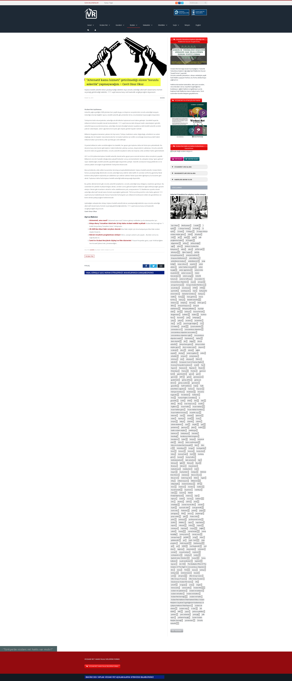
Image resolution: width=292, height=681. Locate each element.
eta (181, 359)
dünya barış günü (186, 344)
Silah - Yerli (192, 540)
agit (172, 246)
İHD (202, 401)
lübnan (182, 466)
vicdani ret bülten (177, 594)
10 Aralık (196, 228)
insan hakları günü (177, 410)
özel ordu (174, 510)
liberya (189, 463)
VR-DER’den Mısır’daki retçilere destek (104, 228)
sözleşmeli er (175, 555)
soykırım (195, 552)
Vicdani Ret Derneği (177, 597)
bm (178, 312)
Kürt (191, 454)
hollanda (195, 395)
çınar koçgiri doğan (190, 323)
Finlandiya (174, 371)
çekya (180, 320)
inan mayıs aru (189, 404)
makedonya (175, 469)
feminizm (182, 368)
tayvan (173, 564)
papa (201, 510)
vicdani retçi (183, 608)
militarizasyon (182, 481)
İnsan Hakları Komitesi (195, 410)
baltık (173, 297)
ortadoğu (174, 505)
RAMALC (182, 522)
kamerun (174, 433)
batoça (181, 300)
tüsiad (196, 573)
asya (192, 282)
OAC (172, 502)
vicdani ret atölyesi (195, 591)
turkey (202, 570)
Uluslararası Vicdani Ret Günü (181, 582)
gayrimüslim (181, 374)
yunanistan (189, 620)
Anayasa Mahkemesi (178, 258)
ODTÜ (188, 502)
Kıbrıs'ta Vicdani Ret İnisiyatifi (181, 445)
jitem (193, 427)
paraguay (174, 513)
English (198, 25)
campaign (196, 317)
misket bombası (187, 484)
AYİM (194, 288)
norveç (189, 499)
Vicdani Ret (104, 25)
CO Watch (174, 326)
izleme (198, 421)
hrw (172, 398)
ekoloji (181, 353)
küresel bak (182, 454)
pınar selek (175, 516)
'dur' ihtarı (174, 225)
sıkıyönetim (190, 549)
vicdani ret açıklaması (178, 591)
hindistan (190, 392)
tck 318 (181, 564)
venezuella (186, 588)
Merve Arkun (195, 475)
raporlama (199, 522)
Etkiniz (198, 359)
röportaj (183, 528)
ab (179, 237)
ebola (190, 350)
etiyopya (189, 359)
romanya (174, 528)
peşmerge (199, 513)
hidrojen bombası (177, 392)
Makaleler (146, 25)
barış (180, 297)
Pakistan (184, 510)
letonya (173, 463)
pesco (190, 513)
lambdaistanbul (176, 460)
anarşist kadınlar (192, 255)
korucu (181, 451)
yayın (187, 611)
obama (180, 502)
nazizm (181, 493)
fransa (184, 371)
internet (173, 415)
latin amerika (189, 460)
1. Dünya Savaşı (183, 228)
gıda (188, 377)
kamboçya (192, 430)
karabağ (174, 436)
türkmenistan (185, 573)
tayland (197, 561)
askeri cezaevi (186, 273)
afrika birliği (195, 243)
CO (201, 323)
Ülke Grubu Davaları (196, 579)
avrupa (200, 282)
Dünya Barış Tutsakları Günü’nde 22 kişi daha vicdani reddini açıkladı (115, 223)
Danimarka (189, 338)
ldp (199, 460)
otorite (200, 505)
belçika (183, 303)
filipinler (192, 368)
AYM (201, 288)
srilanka (187, 555)
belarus (173, 303)
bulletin (185, 314)
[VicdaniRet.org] (91, 13)
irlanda (189, 415)
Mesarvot (174, 478)
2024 (189, 234)
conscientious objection (193, 329)
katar (183, 439)
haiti (195, 386)
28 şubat (198, 234)
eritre (202, 353)
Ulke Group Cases (195, 576)
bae (194, 291)
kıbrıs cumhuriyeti (192, 442)
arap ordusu (182, 264)
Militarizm (194, 481)
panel (194, 510)
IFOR (189, 401)
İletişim (187, 25)
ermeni (183, 356)
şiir (184, 540)
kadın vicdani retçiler (178, 430)
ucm (172, 576)
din (185, 341)
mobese (181, 487)
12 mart (179, 231)
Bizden (132, 25)
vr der (193, 608)
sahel (173, 531)
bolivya (187, 312)
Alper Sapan (186, 252)
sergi (194, 537)
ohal (195, 502)
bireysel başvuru (184, 306)
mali (195, 469)
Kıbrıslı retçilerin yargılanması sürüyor (104, 234)
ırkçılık (194, 424)
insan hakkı (185, 407)
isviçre (173, 421)
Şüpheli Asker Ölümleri (179, 558)
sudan (196, 555)
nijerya (173, 499)
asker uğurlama (184, 270)
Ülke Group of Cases (178, 579)
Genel (89, 25)
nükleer (198, 499)
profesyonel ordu (195, 519)
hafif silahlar (185, 386)
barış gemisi (191, 297)
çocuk (183, 326)
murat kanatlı (175, 490)
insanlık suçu (194, 412)
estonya (174, 359)
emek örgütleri (192, 353)
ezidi (196, 365)
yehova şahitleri (197, 611)
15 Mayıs (189, 231)
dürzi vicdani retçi (189, 347)
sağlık (201, 528)
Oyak (173, 507)
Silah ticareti (184, 543)
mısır (172, 487)
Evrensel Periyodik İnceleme (181, 365)
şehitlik (186, 537)
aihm (179, 246)
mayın (173, 472)
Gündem (119, 25)
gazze (173, 377)
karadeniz (174, 439)
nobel (181, 499)
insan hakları (197, 407)
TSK (185, 570)
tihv (172, 570)
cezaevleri (198, 320)
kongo (191, 448)
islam (173, 418)
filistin (200, 368)
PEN (182, 513)
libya (197, 463)
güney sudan (182, 383)
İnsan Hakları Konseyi (178, 412)
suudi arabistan (185, 561)
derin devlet (175, 341)
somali (173, 552)
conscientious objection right (181, 335)
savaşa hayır (175, 537)
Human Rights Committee (186, 398)
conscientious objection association (183, 332)
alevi (190, 249)
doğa (191, 341)
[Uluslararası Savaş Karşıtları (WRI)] (181, 15)
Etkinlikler (161, 25)
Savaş (181, 531)
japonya (184, 427)
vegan (198, 585)
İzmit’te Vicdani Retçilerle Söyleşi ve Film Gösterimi (108, 240)
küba (173, 454)
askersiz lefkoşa (185, 279)
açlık (193, 237)
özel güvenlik (196, 507)
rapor (190, 522)
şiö (177, 546)
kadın (200, 427)
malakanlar (187, 469)
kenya (192, 439)
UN (196, 582)
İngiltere (174, 407)
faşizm (173, 368)
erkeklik (173, 356)
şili (172, 546)
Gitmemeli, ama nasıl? (97, 220)
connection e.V (176, 329)
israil (189, 418)
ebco (182, 350)
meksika (185, 475)
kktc (196, 445)
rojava (199, 525)
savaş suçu (196, 534)
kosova (190, 451)
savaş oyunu (184, 534)
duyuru (200, 347)
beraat (191, 303)
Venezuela (175, 588)
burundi (180, 317)
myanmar (188, 490)
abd (185, 237)
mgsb (203, 478)
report (173, 525)
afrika (185, 243)
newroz (188, 496)
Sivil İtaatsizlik (194, 546)
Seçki (175, 25)
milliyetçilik (174, 484)
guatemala (174, 380)
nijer (196, 496)
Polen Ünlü (194, 516)
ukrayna (181, 576)
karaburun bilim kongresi (189, 436)
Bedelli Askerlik (192, 300)
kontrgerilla (201, 448)
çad (187, 317)
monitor (190, 487)
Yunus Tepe (108, 3)
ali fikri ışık (198, 249)
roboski (181, 525)
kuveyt (180, 457)
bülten (194, 314)
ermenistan (193, 356)
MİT (198, 484)
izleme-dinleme (176, 424)
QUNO (173, 522)
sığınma (180, 549)
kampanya (184, 433)
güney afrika (186, 380)
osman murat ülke (188, 505)
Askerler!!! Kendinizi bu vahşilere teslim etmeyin (188, 194)
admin (92, 249)
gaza (191, 374)
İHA (195, 401)
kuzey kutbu (190, 457)
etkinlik (173, 362)
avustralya (174, 288)
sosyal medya (184, 552)
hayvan (199, 389)
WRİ (179, 611)
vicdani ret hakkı (195, 597)
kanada (194, 433)
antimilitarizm (192, 261)
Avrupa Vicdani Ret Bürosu (195, 285)
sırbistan (201, 549)
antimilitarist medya (178, 261)
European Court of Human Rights (191, 362)
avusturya (185, 288)
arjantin (192, 264)
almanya (174, 252)
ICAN (182, 401)
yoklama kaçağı (183, 617)
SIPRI (183, 546)
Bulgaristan (175, 314)
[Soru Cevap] (28, 646)
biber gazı (201, 303)
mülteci (199, 487)
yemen (173, 614)
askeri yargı (187, 276)
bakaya (200, 294)
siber (201, 537)
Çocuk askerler (196, 326)
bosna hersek (198, 312)
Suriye (194, 558)
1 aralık (195, 225)
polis (172, 519)
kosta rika (200, 451)
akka (183, 249)
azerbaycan (185, 291)
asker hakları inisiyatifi (186, 267)
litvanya (173, 466)
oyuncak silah (184, 507)
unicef (173, 585)
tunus (194, 570)
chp (172, 323)
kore (172, 451)
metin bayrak (185, 478)
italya (182, 421)
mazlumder (184, 472)
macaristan (192, 466)
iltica (179, 404)
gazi (197, 374)
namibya (198, 490)
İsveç (198, 418)
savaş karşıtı (192, 531)
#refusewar (186, 225)
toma (179, 570)
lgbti (181, 463)
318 (172, 237)
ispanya (181, 418)
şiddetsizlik (175, 540)
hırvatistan (185, 395)
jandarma (174, 427)
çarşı (172, 320)
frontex (193, 371)
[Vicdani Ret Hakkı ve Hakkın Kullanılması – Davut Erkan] (182, 151)
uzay (191, 585)
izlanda (189, 421)
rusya (192, 528)
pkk (184, 516)
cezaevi (188, 320)
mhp (172, 481)
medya (193, 472)
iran (181, 415)
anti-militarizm (194, 258)
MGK (195, 478)
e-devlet (174, 350)
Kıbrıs (180, 442)
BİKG (172, 306)
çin (178, 323)
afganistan (175, 243)
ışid (202, 424)
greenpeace (198, 377)
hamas (190, 389)
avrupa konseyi (176, 285)
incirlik (200, 404)
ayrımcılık (174, 291)
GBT (181, 377)
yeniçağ (195, 614)
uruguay (183, 585)
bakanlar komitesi (188, 294)
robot (190, 525)
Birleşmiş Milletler (188, 309)
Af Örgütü (189, 240)
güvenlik (174, 386)
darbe (198, 338)
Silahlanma (197, 543)
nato (172, 493)
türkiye (173, 573)
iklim (172, 404)
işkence (198, 415)
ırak (186, 424)
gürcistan (195, 383)
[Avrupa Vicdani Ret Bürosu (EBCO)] (198, 15)
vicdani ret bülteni (193, 594)
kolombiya (180, 448)
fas (202, 365)
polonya (181, 519)
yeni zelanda (184, 614)
